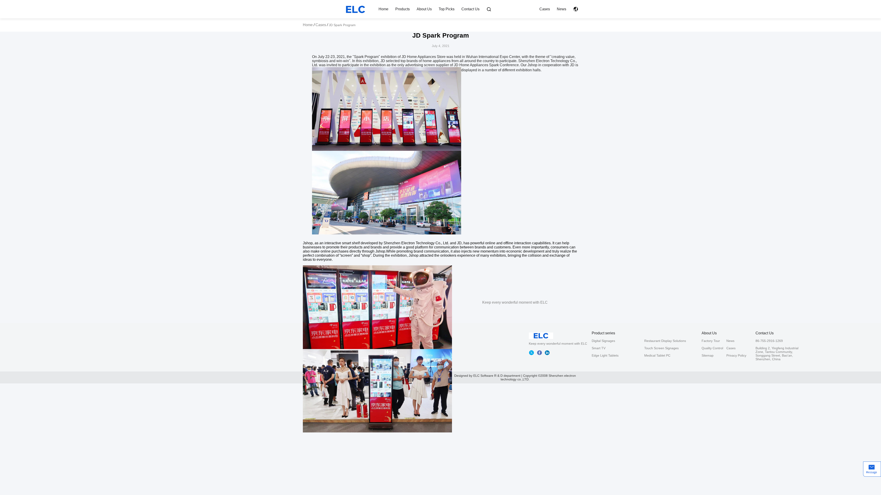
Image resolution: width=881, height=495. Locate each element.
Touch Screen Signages (661, 348)
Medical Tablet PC (657, 355)
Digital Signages (603, 341)
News (561, 9)
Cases (544, 9)
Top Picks (446, 9)
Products (402, 9)
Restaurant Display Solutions (665, 341)
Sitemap (708, 355)
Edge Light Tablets (605, 355)
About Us (424, 9)
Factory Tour (711, 341)
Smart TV (598, 348)
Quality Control (712, 348)
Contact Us (470, 9)
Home (383, 9)
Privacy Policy (736, 355)
